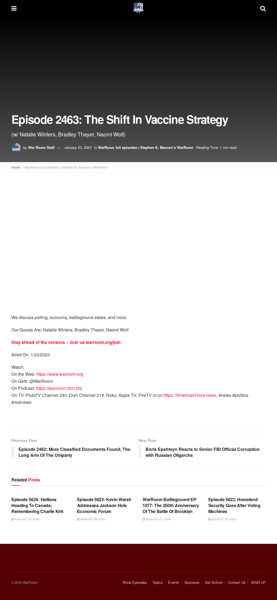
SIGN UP (258, 582)
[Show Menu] (14, 8)
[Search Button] (263, 8)
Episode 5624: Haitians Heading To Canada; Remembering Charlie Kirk (37, 505)
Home (15, 167)
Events (173, 582)
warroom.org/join (103, 342)
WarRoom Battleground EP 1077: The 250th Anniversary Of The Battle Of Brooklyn (171, 505)
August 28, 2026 (26, 519)
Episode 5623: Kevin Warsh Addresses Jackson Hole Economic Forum (104, 505)
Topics (157, 582)
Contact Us (237, 582)
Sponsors (191, 582)
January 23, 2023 (77, 147)
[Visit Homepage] (138, 8)
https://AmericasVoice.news (190, 395)
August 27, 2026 (157, 519)
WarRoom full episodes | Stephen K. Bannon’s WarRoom (145, 147)
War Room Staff (41, 147)
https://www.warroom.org (59, 374)
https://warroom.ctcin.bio (59, 388)
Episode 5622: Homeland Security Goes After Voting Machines (234, 505)
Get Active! (214, 582)
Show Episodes (135, 582)
